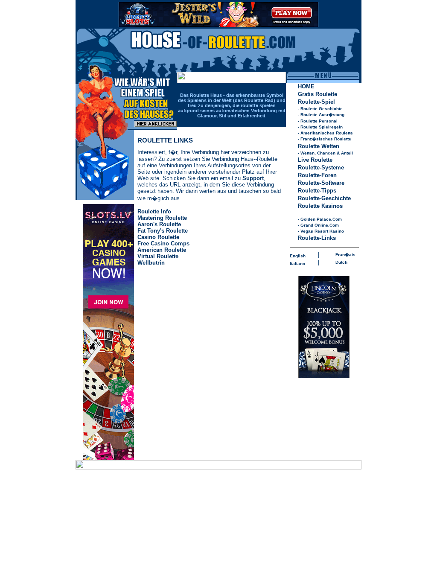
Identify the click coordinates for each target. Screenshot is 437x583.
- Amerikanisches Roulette (325, 133)
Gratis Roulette (317, 94)
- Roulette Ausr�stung (321, 114)
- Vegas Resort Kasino (321, 231)
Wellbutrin (151, 262)
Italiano (297, 263)
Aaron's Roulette (159, 224)
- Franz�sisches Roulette (324, 139)
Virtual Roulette (157, 256)
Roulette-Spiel (316, 102)
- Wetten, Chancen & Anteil (325, 153)
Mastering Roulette (162, 218)
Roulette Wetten (318, 146)
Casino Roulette (158, 237)
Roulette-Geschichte (324, 198)
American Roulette (161, 250)
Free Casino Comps (163, 243)
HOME (306, 86)
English (298, 256)
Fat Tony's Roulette (162, 230)
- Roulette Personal (318, 121)
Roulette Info (154, 211)
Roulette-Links (317, 238)
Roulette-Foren (317, 175)
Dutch (341, 262)
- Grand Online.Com (318, 225)
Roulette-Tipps (317, 190)
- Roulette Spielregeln (320, 127)
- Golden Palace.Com (320, 219)
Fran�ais (345, 254)
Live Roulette (315, 160)
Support (253, 178)
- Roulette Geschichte (320, 108)
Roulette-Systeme (321, 167)
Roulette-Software (321, 183)
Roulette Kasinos (320, 206)
